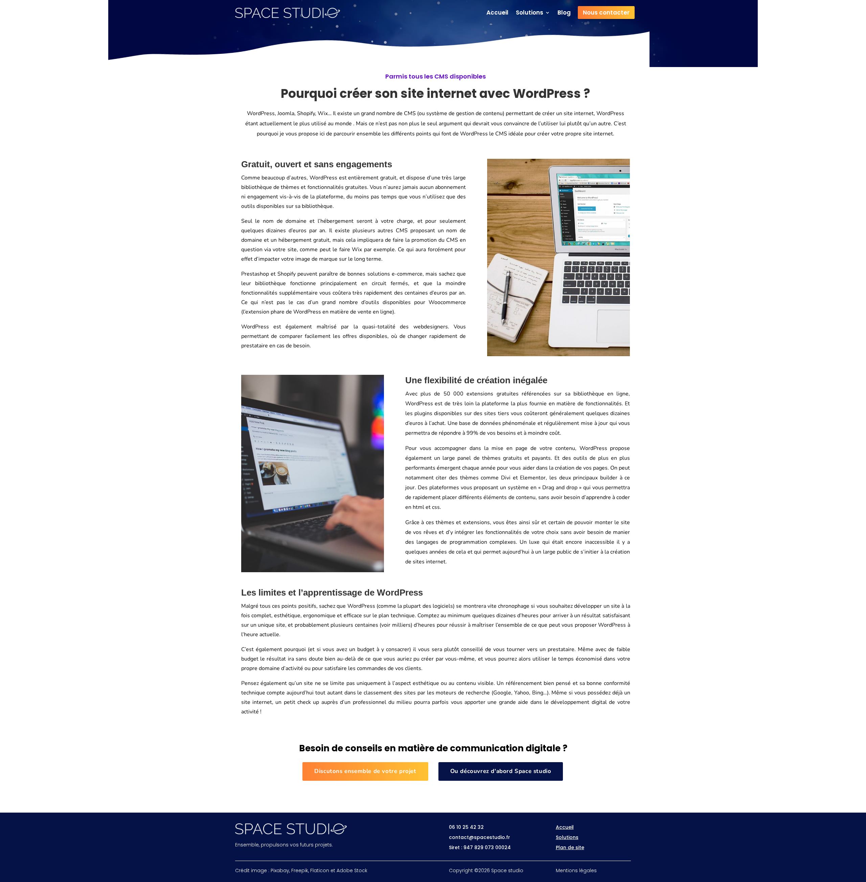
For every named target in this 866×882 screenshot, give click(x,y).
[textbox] (353, 254)
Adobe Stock (352, 870)
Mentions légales (576, 870)
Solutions (529, 13)
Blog (564, 13)
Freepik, (300, 870)
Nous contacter (606, 12)
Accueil (497, 13)
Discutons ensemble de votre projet (365, 771)
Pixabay (280, 870)
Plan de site (570, 847)
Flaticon (319, 870)
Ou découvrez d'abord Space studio (500, 771)
